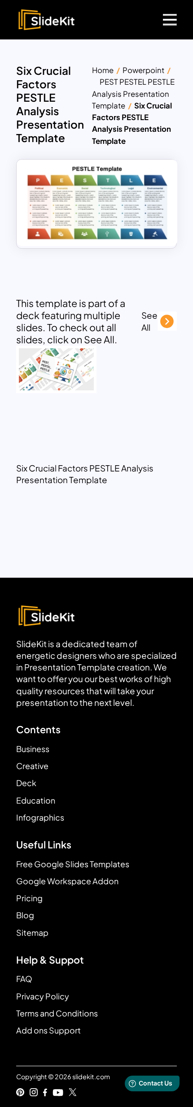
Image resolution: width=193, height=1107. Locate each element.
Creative (32, 766)
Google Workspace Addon (67, 881)
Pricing (29, 898)
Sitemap (32, 932)
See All (149, 321)
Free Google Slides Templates (72, 864)
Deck (26, 783)
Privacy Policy (42, 996)
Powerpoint (143, 70)
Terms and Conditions (57, 1013)
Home (103, 70)
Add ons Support (48, 1030)
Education (35, 800)
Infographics (40, 817)
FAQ (24, 978)
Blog (25, 915)
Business (32, 749)
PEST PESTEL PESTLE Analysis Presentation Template (133, 93)
